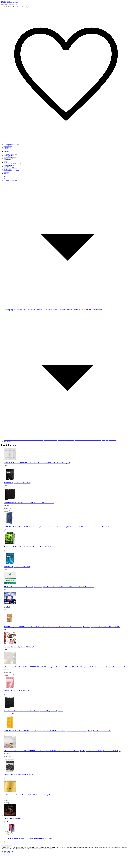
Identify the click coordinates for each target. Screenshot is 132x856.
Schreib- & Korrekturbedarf (54, 309)
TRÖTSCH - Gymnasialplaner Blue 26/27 (17, 567)
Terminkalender (21, 440)
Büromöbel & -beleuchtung (16, 309)
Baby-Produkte (7, 147)
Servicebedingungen (9, 851)
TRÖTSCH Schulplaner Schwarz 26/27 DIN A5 (19, 775)
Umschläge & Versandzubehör (68, 309)
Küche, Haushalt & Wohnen (10, 168)
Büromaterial (7, 309)
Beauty (5, 150)
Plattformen (6, 172)
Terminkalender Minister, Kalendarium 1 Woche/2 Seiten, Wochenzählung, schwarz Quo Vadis (33, 711)
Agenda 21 (7, 607)
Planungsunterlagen (102, 440)
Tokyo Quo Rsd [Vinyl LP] (12, 818)
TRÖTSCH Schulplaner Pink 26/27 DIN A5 (17, 691)
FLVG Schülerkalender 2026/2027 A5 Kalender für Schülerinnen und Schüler (28, 838)
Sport (5, 176)
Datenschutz (7, 852)
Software (6, 173)
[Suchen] (1, 9)
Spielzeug (6, 174)
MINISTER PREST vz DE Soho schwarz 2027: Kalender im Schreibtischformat (29, 503)
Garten (5, 162)
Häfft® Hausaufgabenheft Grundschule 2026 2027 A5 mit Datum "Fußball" (28, 547)
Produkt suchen (4, 4)
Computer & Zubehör (9, 155)
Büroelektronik (34, 309)
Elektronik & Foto (8, 159)
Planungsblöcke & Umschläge (68, 440)
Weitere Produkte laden (6, 845)
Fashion (5, 161)
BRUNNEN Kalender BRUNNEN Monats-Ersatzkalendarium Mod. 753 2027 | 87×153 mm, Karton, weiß (37, 463)
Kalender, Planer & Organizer (83, 309)
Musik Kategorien (8, 169)
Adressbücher (7, 440)
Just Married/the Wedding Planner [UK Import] (19, 647)
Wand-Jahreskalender (81, 440)
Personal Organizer (42, 440)
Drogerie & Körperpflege (10, 157)
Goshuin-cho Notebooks (92, 440)
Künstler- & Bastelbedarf (96, 309)
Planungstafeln (57, 440)
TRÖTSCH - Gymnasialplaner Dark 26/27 (17, 483)
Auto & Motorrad (8, 146)
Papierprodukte (26, 309)
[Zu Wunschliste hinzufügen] (4, 467)
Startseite (6, 178)
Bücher (5, 152)
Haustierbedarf (7, 166)
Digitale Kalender (111, 440)
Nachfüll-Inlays (14, 440)
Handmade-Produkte (9, 165)
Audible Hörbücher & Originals (11, 144)
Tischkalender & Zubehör (31, 440)
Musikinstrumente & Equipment (11, 170)
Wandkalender (50, 440)
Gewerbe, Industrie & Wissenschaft (12, 163)
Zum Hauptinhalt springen (7, 1)
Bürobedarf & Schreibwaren (10, 154)
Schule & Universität (43, 309)
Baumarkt (6, 148)
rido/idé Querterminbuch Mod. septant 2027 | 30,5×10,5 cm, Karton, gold (27, 795)
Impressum (6, 854)
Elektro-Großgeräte (8, 158)
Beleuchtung (7, 151)
